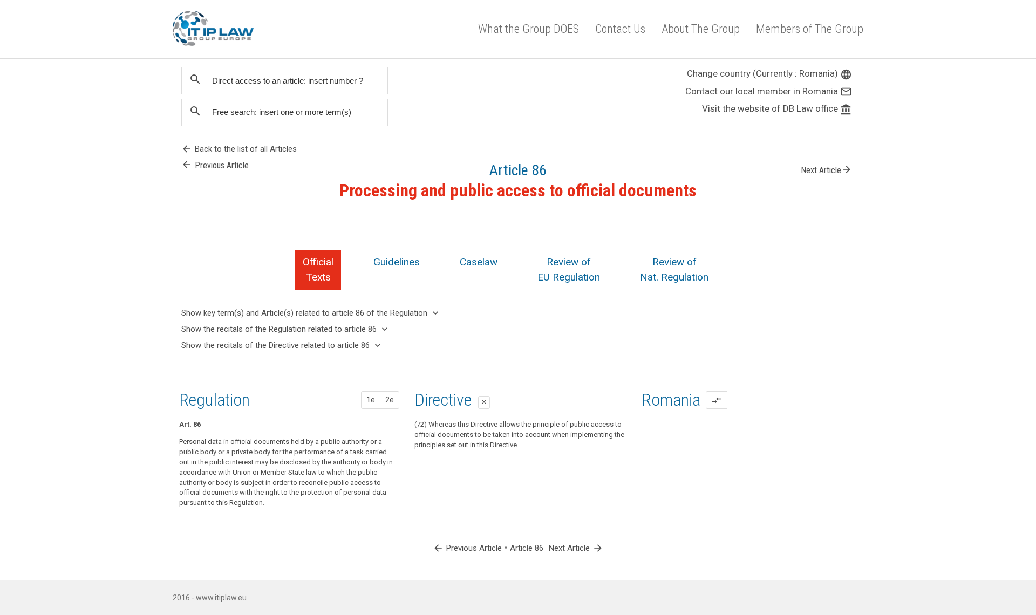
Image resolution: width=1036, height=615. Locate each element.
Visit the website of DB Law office (777, 108)
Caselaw (478, 262)
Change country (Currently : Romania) (769, 73)
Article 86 (526, 548)
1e (370, 400)
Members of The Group (809, 29)
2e (389, 400)
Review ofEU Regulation (568, 269)
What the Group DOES (528, 29)
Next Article (826, 169)
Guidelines (396, 262)
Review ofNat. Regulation (674, 269)
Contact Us (620, 29)
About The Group (701, 29)
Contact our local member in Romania (768, 91)
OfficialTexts (318, 269)
